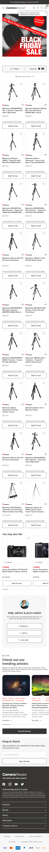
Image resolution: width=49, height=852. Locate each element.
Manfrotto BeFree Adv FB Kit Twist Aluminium (12, 259)
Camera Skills (19, 700)
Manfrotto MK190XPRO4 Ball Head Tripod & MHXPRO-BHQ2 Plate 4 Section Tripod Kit (12, 311)
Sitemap (7, 836)
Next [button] (43, 698)
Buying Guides (20, 698)
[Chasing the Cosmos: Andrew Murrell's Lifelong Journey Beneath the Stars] (16, 685)
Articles (4, 698)
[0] (45, 8)
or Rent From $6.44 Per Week (35, 321)
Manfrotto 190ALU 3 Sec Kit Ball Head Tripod (35, 259)
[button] (24, 76)
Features (11, 698)
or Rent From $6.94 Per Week (12, 371)
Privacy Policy (19, 836)
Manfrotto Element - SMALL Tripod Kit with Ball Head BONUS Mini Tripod (11, 161)
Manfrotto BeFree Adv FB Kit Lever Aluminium (12, 459)
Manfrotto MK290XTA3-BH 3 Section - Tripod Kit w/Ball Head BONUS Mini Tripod (12, 211)
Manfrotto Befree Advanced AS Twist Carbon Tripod (10, 410)
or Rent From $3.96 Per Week (35, 171)
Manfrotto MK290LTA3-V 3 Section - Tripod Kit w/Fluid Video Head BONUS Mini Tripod (35, 361)
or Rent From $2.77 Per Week (12, 171)
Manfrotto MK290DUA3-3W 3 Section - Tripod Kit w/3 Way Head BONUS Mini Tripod (35, 211)
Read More (6, 720)
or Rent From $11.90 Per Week (12, 521)
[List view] (39, 69)
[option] (16, 561)
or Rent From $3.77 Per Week (12, 221)
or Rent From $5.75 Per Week (12, 421)
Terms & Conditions (35, 836)
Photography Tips (37, 700)
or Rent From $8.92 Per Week (12, 321)
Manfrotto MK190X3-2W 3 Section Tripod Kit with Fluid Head (35, 310)
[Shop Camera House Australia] (15, 8)
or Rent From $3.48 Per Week (35, 122)
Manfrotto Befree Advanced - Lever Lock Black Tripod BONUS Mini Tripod (35, 161)
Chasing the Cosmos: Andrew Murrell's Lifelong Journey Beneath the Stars (14, 705)
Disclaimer (12, 842)
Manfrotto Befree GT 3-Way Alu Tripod (34, 409)
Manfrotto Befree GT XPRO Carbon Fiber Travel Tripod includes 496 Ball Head (34, 511)
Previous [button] (8, 698)
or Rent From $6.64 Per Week (35, 471)
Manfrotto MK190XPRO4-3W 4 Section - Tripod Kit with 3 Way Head (35, 460)
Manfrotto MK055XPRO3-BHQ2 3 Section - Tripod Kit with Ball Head (12, 360)
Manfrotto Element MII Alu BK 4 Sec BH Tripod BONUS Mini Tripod (36, 110)
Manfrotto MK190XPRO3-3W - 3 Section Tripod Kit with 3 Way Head (12, 110)
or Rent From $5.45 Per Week (12, 122)
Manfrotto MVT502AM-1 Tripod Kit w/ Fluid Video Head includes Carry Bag (12, 510)
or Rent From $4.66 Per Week (35, 221)
